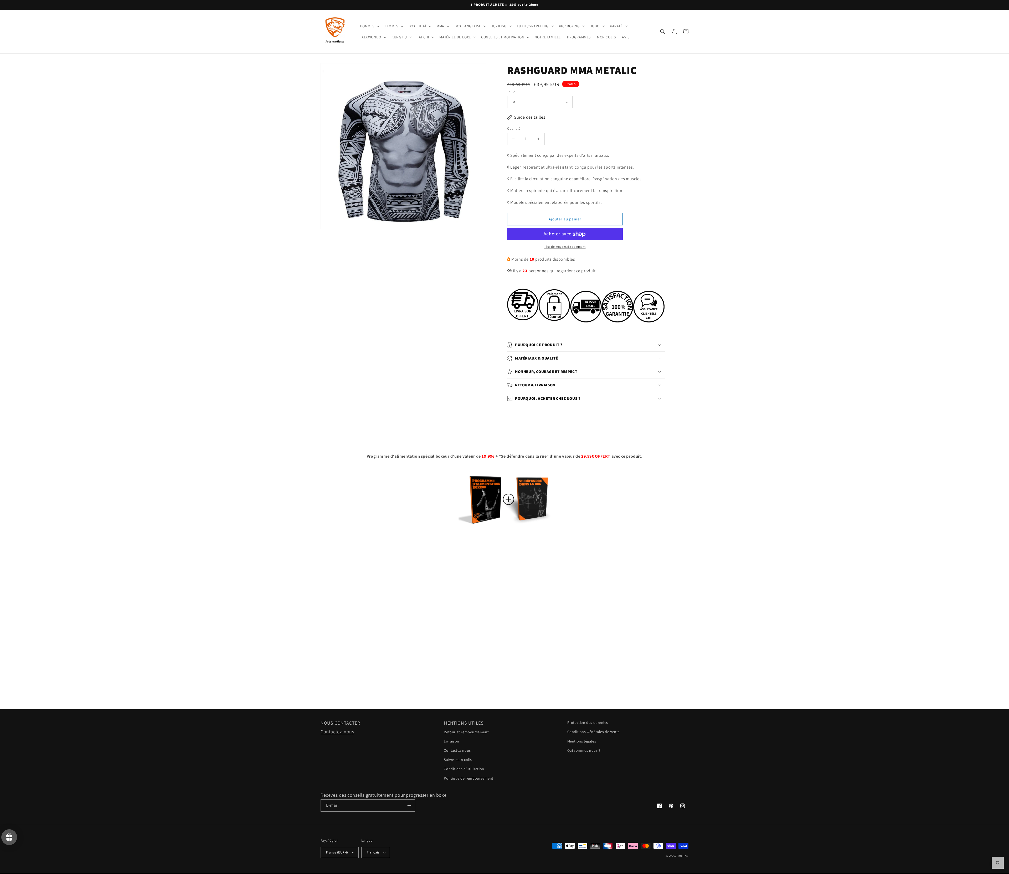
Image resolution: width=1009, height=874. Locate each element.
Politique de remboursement (468, 778)
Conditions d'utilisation (464, 768)
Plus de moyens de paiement (565, 247)
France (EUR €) (337, 852)
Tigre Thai (682, 855)
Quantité (513, 128)
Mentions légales (581, 741)
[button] (369, 26)
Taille (511, 92)
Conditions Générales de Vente (593, 731)
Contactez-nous (337, 732)
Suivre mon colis (458, 759)
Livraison (451, 741)
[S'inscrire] (409, 805)
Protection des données (587, 722)
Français (373, 852)
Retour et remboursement (466, 732)
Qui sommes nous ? (583, 750)
